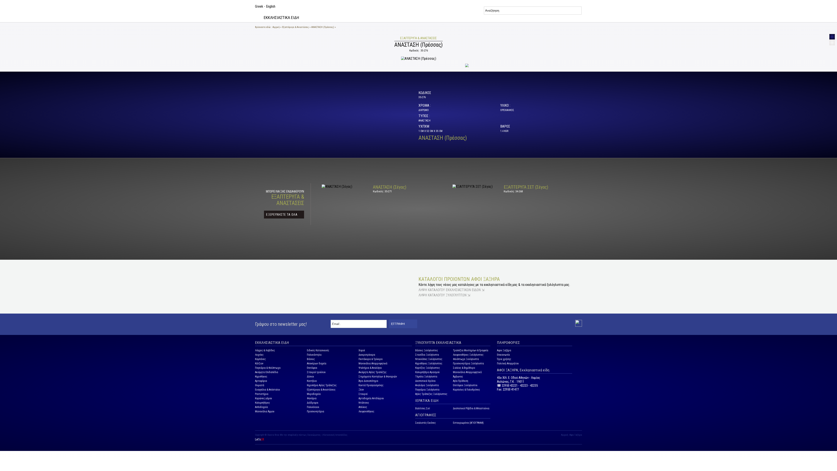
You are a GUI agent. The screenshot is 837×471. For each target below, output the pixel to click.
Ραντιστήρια (261, 394)
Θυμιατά (259, 385)
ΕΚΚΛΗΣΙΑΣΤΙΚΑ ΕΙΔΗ (281, 17)
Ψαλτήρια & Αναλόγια (370, 367)
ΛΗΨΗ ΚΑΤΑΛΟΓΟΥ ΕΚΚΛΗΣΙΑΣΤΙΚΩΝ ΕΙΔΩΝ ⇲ (451, 290)
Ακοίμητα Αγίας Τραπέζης (372, 372)
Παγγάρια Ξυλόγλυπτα (427, 389)
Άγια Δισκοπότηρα (368, 380)
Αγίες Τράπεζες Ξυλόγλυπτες (431, 394)
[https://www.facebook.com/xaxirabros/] (578, 325)
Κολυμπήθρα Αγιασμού (427, 372)
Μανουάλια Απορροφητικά (373, 363)
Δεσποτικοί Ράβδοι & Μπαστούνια (471, 408)
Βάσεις (311, 359)
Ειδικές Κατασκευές (318, 350)
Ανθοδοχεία (261, 407)
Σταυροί (363, 394)
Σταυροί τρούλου (316, 372)
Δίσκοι (310, 376)
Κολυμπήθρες (262, 402)
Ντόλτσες (364, 402)
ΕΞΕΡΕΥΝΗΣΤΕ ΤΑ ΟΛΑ (282, 214)
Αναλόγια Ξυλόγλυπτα (427, 385)
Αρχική (276, 27)
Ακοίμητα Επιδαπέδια (266, 372)
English (270, 6)
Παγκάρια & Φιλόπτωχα (268, 367)
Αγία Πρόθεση (460, 380)
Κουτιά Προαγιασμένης (371, 385)
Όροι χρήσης (504, 359)
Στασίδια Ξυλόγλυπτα (427, 354)
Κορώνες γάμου (263, 398)
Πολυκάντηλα (314, 354)
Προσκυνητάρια (315, 411)
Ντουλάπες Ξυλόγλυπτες (428, 359)
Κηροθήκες (261, 376)
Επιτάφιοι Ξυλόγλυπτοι (465, 385)
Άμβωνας (458, 376)
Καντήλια (312, 380)
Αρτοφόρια (261, 380)
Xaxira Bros (273, 434)
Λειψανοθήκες (366, 411)
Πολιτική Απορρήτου (508, 363)
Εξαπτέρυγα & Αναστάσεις (295, 27)
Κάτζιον (259, 363)
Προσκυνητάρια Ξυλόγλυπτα (468, 363)
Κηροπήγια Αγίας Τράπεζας (322, 385)
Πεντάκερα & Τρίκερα (371, 359)
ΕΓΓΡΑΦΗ (398, 324)
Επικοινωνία (503, 354)
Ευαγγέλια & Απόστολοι (267, 389)
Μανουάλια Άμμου (264, 411)
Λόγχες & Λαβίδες (265, 350)
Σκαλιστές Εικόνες (425, 422)
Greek (259, 6)
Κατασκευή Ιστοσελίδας (335, 434)
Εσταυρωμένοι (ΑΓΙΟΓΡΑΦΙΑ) (468, 422)
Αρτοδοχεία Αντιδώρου (371, 398)
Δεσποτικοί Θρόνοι (425, 380)
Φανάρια (311, 398)
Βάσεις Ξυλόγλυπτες (426, 350)
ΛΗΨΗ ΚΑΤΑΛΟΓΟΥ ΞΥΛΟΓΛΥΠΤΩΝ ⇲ (444, 295)
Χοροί (362, 350)
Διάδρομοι (312, 402)
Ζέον (361, 389)
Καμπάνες (260, 359)
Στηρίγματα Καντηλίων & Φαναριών (378, 376)
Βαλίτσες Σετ (422, 408)
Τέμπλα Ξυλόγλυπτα (426, 376)
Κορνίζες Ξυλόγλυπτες (427, 367)
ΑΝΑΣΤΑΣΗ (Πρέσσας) (322, 27)
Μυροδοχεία (314, 394)
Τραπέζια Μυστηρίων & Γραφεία (470, 350)
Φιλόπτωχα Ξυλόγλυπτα (466, 359)
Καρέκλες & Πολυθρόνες (466, 389)
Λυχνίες (259, 354)
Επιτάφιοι (312, 367)
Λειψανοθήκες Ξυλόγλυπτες (468, 354)
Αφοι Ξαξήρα (504, 350)
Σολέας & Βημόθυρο (464, 367)
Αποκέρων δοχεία (316, 363)
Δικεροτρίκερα (367, 354)
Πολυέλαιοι (313, 407)
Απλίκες (363, 407)
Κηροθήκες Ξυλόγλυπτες (428, 363)
